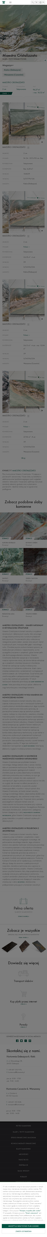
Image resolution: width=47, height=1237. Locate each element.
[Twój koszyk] (36, 2)
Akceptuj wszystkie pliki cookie (23, 1226)
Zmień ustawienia (23, 1231)
